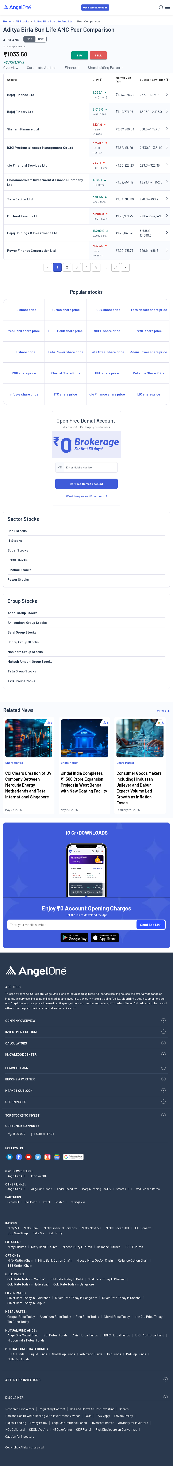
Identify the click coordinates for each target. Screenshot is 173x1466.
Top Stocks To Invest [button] (22, 1115)
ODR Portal (83, 1429)
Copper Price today (21, 1316)
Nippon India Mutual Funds (26, 1340)
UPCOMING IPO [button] (15, 1102)
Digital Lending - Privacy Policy (26, 1423)
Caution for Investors (19, 1436)
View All (163, 711)
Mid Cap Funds (136, 1354)
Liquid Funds (38, 1354)
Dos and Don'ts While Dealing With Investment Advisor (42, 1416)
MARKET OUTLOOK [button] (18, 1090)
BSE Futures (134, 1247)
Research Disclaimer (19, 1409)
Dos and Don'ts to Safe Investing (92, 1409)
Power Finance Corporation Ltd (31, 250)
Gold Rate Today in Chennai (106, 1279)
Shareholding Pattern (105, 67)
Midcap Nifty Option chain (94, 1260)
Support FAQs (45, 1133)
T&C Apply (103, 1416)
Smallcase (30, 1202)
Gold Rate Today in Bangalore (73, 1284)
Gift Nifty (55, 1233)
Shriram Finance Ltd (23, 129)
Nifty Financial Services (60, 1228)
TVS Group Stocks (21, 681)
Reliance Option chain (133, 1260)
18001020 (19, 1133)
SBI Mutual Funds (55, 1335)
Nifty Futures (16, 1247)
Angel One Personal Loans (69, 1423)
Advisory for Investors (133, 1423)
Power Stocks (18, 579)
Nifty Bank (31, 1228)
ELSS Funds (15, 1354)
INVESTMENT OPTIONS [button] (21, 1032)
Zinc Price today (87, 1316)
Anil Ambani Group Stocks (27, 622)
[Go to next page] (125, 267)
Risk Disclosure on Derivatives (116, 1429)
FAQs (88, 1416)
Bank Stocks (17, 531)
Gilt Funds (114, 1354)
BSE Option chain (19, 1265)
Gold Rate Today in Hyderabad (28, 1284)
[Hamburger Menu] (167, 7)
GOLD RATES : (15, 1274)
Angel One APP (16, 1189)
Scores (124, 1409)
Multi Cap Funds (18, 1359)
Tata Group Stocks (22, 671)
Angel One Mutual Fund (23, 1335)
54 (115, 267)
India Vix (39, 1233)
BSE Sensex (142, 1228)
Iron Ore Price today (148, 1316)
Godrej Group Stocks (23, 642)
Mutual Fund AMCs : (21, 1330)
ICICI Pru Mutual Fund (149, 1335)
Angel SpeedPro (67, 1189)
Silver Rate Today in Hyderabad (28, 1298)
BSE (41, 39)
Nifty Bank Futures (44, 1247)
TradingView (77, 1202)
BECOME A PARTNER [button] (20, 1079)
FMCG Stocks (18, 560)
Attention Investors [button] (23, 1380)
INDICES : (12, 1223)
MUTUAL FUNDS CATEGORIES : (27, 1349)
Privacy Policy (123, 1416)
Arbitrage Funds (91, 1354)
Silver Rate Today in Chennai (121, 1298)
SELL (98, 55)
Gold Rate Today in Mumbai (26, 1279)
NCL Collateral (15, 1429)
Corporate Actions (41, 67)
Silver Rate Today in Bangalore (76, 1298)
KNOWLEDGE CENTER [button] (20, 1054)
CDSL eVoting (38, 1429)
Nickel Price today (117, 1316)
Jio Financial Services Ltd (27, 165)
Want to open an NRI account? (86, 496)
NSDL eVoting (62, 1429)
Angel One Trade (41, 1189)
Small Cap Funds (63, 1354)
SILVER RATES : (16, 1293)
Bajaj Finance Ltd (20, 95)
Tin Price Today (18, 1322)
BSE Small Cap (17, 1233)
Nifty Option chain (20, 1260)
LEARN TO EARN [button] (16, 1068)
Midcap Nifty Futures (77, 1247)
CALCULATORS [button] (16, 1043)
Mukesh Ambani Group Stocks (30, 661)
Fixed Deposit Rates (147, 1189)
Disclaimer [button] (14, 1397)
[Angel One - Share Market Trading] (17, 7)
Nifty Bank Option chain (55, 1260)
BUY (79, 55)
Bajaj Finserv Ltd (20, 112)
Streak (46, 1202)
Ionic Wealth (39, 1176)
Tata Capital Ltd (20, 199)
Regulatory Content (52, 1409)
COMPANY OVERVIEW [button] (20, 1021)
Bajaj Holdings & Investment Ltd (32, 233)
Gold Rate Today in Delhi (66, 1279)
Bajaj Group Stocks (22, 632)
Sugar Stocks (18, 550)
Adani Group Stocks (23, 613)
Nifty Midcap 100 (117, 1228)
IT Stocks (15, 540)
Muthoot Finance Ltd (23, 216)
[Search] (161, 7)
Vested (59, 1202)
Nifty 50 (13, 1228)
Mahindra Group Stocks (25, 652)
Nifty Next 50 (91, 1228)
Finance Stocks (19, 570)
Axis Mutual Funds (85, 1335)
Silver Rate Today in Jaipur (26, 1303)
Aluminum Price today (55, 1316)
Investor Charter (102, 1423)
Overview (10, 67)
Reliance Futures (108, 1247)
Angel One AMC (16, 1176)
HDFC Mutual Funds (116, 1335)
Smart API (122, 1189)
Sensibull (13, 1202)
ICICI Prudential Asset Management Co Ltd (40, 147)
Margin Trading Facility (96, 1189)
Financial (72, 67)
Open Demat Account (95, 7)
